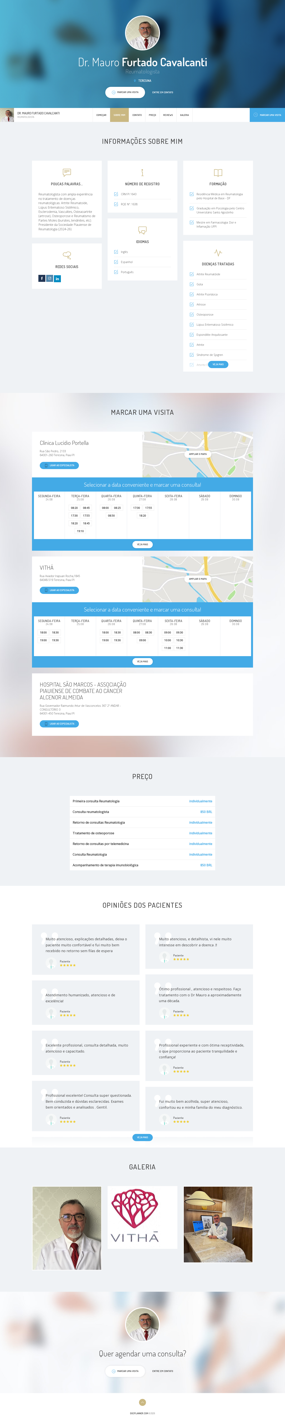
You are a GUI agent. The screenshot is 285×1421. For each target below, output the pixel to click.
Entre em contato (162, 92)
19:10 (80, 531)
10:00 (167, 640)
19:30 (55, 640)
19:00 (43, 640)
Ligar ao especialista (62, 465)
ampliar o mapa (198, 454)
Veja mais (218, 364)
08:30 (148, 632)
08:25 (117, 508)
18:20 (74, 523)
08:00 (105, 508)
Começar (101, 114)
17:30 (74, 515)
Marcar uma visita (270, 114)
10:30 (179, 640)
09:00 (142, 640)
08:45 (86, 508)
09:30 (179, 632)
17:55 (86, 515)
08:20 (74, 508)
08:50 (111, 515)
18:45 (86, 523)
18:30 (55, 632)
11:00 (167, 648)
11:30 (179, 648)
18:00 (43, 632)
